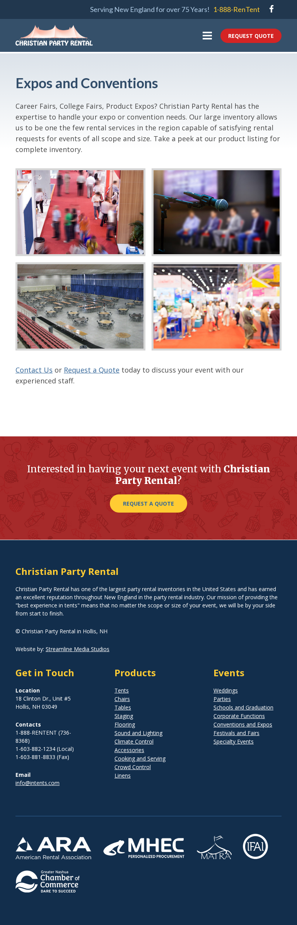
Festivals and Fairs (236, 733)
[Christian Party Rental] (54, 40)
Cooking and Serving (140, 758)
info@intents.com (37, 783)
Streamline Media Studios (77, 649)
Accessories (129, 750)
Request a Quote (91, 369)
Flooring (124, 724)
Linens (122, 775)
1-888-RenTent (236, 9)
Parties (222, 699)
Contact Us (34, 369)
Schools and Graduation (243, 707)
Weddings (225, 690)
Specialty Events (233, 741)
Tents (121, 690)
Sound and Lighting (138, 733)
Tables (122, 707)
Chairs (122, 699)
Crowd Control (132, 767)
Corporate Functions (239, 716)
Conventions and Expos (242, 724)
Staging (123, 716)
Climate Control (134, 741)
